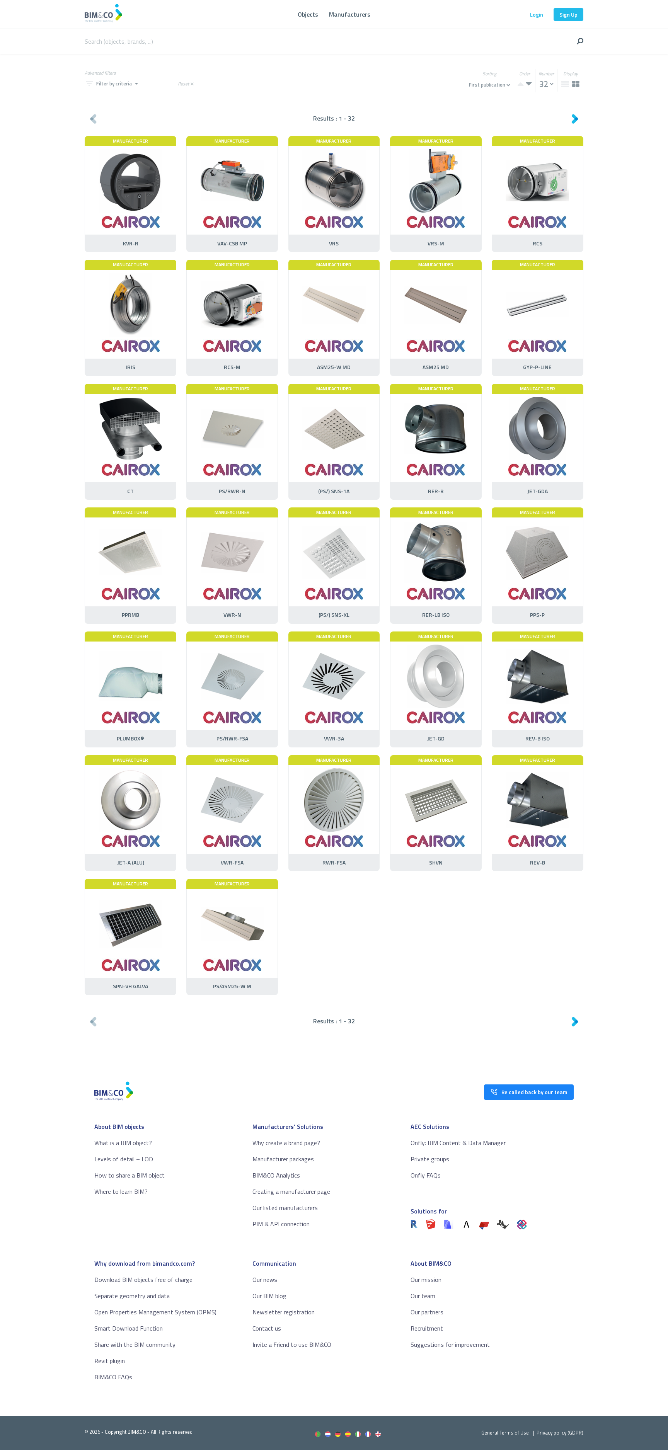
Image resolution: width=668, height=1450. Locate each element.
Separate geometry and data (132, 1295)
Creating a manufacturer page (291, 1191)
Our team (423, 1295)
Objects (308, 14)
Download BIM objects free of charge (143, 1279)
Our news (264, 1279)
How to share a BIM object (129, 1175)
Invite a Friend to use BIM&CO (291, 1344)
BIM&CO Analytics (276, 1175)
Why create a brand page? (286, 1142)
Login (536, 14)
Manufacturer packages (283, 1159)
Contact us (266, 1328)
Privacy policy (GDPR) (560, 1432)
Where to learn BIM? (121, 1191)
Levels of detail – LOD (123, 1159)
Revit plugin (109, 1360)
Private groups (430, 1159)
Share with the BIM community (135, 1344)
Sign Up (568, 14)
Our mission (426, 1279)
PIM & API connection (281, 1224)
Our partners (427, 1312)
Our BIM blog (269, 1295)
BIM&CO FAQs (113, 1377)
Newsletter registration (283, 1312)
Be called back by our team (534, 1092)
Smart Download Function (128, 1328)
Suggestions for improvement (450, 1344)
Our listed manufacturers (285, 1207)
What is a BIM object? (123, 1142)
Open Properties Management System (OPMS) (155, 1312)
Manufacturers (349, 14)
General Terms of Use (505, 1432)
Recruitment (427, 1328)
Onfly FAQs (426, 1175)
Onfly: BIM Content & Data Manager (458, 1142)
